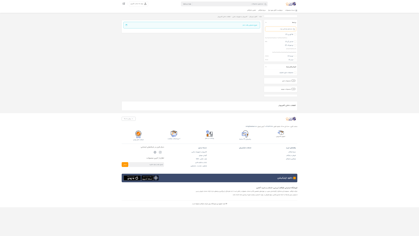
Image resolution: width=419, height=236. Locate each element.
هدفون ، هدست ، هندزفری (199, 166)
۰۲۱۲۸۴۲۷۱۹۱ (269, 127)
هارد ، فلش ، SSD (201, 159)
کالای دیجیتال (253, 17)
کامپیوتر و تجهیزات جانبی (239, 17)
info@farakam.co (251, 127)
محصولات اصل (286, 81)
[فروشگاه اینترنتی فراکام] (290, 4)
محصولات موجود (286, 89)
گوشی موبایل (203, 155)
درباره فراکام (292, 152)
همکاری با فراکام (291, 159)
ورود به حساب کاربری (137, 4)
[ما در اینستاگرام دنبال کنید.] (160, 153)
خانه (260, 17)
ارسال (125, 165)
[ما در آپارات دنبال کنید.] (155, 153)
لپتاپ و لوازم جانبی (201, 162)
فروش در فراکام (291, 155)
